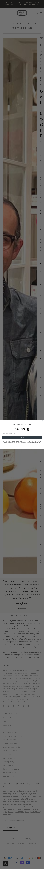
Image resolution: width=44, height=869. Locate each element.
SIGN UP (22, 437)
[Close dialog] (42, 421)
